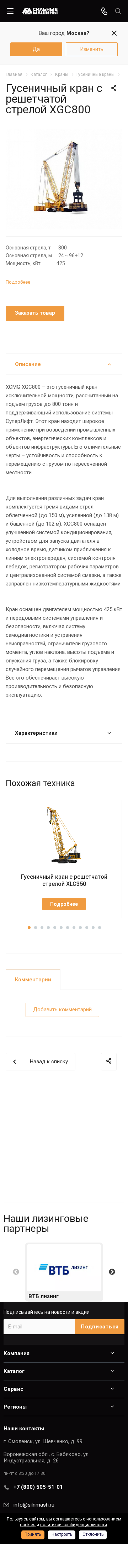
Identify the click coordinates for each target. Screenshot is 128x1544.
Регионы (15, 1407)
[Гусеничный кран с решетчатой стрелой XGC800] (64, 179)
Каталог (14, 1371)
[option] (64, 1272)
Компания (17, 1353)
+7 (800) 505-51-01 (38, 1487)
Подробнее (64, 904)
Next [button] (112, 1272)
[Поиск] (118, 11)
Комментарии (33, 979)
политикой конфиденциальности (73, 1524)
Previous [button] (16, 1272)
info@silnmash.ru (34, 1505)
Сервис (13, 1389)
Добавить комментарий (62, 1009)
